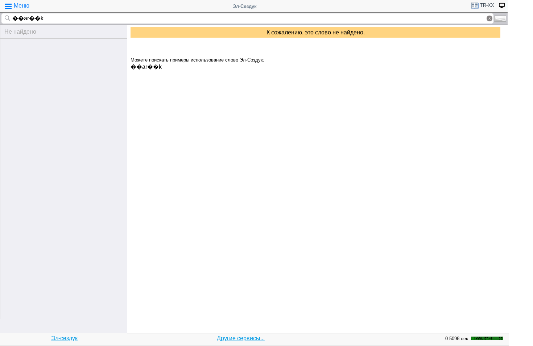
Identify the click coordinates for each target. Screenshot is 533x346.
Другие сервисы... (241, 338)
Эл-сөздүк (64, 338)
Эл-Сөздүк (245, 6)
